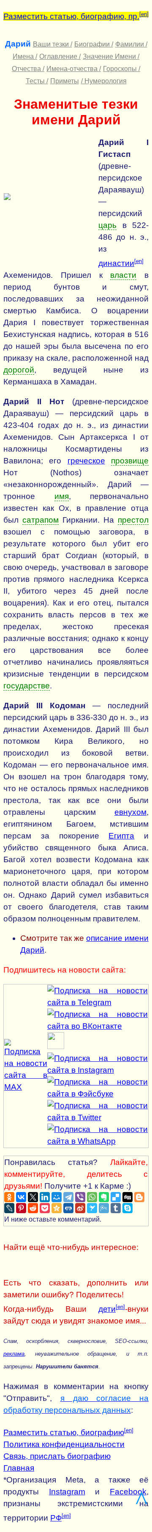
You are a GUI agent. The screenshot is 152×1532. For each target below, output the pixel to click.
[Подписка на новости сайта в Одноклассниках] (55, 1046)
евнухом (130, 812)
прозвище (130, 460)
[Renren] (68, 1208)
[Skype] (127, 1208)
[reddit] (33, 1208)
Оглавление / (60, 56)
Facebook (128, 1491)
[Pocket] (45, 1208)
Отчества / (28, 68)
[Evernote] (104, 1197)
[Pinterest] (21, 1208)
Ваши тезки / (52, 44)
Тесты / (37, 81)
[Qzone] (57, 1208)
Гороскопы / (121, 68)
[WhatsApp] (92, 1197)
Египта (121, 835)
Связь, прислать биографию (57, 1456)
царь (107, 225)
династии (116, 263)
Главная (18, 1467)
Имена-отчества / (73, 68)
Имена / (25, 56)
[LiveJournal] (9, 1208)
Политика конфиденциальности (64, 1444)
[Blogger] (139, 1197)
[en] (144, 14)
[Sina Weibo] (80, 1208)
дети (107, 1309)
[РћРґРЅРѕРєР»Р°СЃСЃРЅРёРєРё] (9, 1197)
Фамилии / (131, 44)
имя (61, 496)
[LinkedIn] (45, 1197)
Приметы (64, 81)
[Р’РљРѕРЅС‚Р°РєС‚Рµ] (21, 1197)
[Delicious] (116, 1197)
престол (133, 519)
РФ (56, 1517)
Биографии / (93, 44)
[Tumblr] (116, 1208)
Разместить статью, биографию (63, 1432)
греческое (86, 460)
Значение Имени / (111, 56)
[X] (33, 1197)
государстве (26, 685)
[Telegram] (68, 1197)
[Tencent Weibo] (104, 1208)
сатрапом (40, 519)
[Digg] (127, 1197)
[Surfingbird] (92, 1208)
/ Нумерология (104, 81)
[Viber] (80, 1197)
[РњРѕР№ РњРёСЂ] (57, 1197)
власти (123, 275)
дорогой (18, 369)
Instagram (67, 1491)
